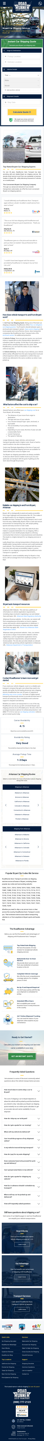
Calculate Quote (21, 112)
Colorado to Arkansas (22, 806)
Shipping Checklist (28, 1363)
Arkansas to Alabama (22, 834)
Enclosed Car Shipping (29, 1344)
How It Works (6, 1348)
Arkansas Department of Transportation (19, 645)
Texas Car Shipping (8, 1370)
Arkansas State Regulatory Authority (29, 616)
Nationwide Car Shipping (29, 1341)
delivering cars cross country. (12, 694)
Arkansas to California (22, 843)
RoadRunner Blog (7, 1355)
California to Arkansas (22, 801)
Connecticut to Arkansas (22, 810)
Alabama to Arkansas (22, 793)
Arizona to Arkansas (22, 797)
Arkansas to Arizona (22, 839)
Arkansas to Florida (22, 861)
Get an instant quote (22, 1056)
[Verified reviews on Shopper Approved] (22, 1411)
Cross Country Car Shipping (30, 1352)
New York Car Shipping (9, 1374)
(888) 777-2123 (22, 1402)
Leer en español (27, 1370)
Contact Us (25, 1374)
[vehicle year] (22, 75)
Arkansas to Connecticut (22, 852)
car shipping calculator (27, 712)
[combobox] (22, 56)
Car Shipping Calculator (9, 1341)
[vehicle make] (22, 80)
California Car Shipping (9, 1363)
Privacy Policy (31, 1438)
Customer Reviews (7, 1352)
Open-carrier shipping (32, 329)
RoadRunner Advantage (9, 1344)
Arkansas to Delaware (22, 856)
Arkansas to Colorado (22, 848)
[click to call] (40, 3)
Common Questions (28, 1367)
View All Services (27, 1355)
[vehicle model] (22, 85)
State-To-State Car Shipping (30, 1348)
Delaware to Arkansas (22, 814)
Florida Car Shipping (8, 1367)
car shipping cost (30, 410)
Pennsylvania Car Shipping (10, 1377)
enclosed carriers (8, 335)
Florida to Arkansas (22, 819)
